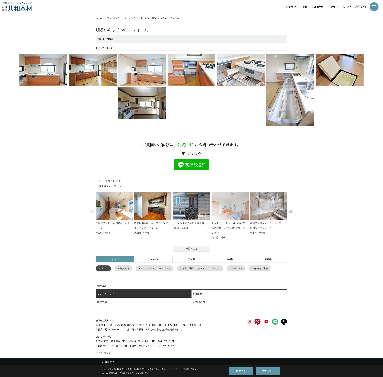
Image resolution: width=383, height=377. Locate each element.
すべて (104, 268)
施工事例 (291, 7)
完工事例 (102, 302)
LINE (304, 7)
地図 (154, 325)
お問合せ (319, 7)
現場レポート (200, 294)
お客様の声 (199, 302)
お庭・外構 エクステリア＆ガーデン (201, 268)
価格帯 (268, 259)
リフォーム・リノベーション (155, 268)
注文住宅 (124, 268)
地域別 (230, 259)
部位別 (191, 259)
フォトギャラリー (106, 294)
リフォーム (153, 259)
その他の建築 (261, 268)
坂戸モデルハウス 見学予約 (348, 7)
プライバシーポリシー (171, 368)
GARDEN (237, 268)
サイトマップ (104, 353)
